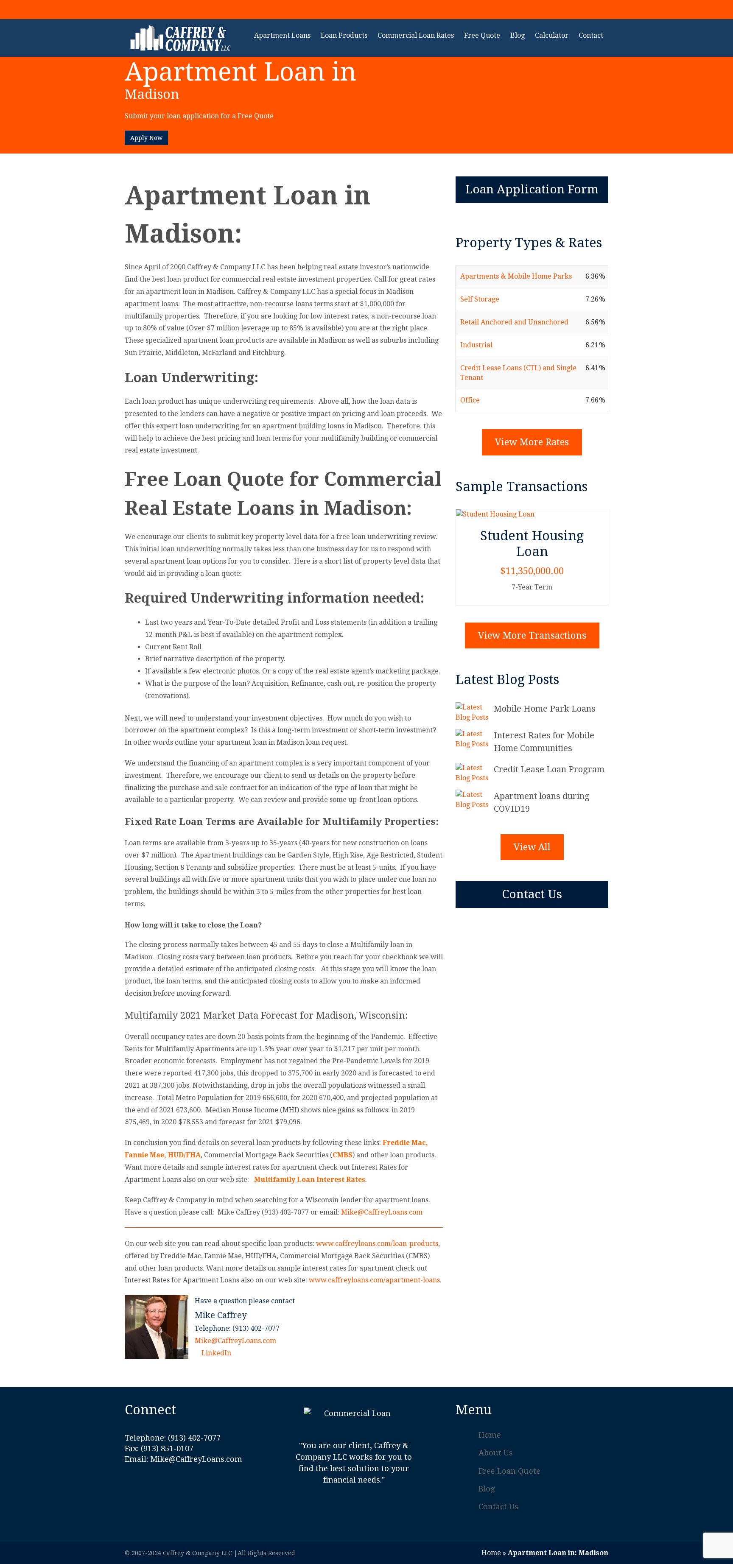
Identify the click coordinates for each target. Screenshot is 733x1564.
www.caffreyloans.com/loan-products (377, 1244)
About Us (495, 1452)
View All (532, 847)
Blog (486, 1488)
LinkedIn (215, 1353)
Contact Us (532, 894)
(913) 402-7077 (564, 9)
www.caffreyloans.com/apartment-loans (374, 1280)
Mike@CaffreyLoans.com (381, 1212)
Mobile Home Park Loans (545, 709)
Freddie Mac (404, 1143)
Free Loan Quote (509, 1470)
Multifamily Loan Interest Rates (309, 1180)
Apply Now (146, 137)
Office (470, 400)
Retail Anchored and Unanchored (514, 322)
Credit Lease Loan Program (549, 769)
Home (489, 1434)
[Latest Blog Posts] (475, 712)
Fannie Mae (144, 1155)
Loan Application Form (532, 189)
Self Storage (479, 299)
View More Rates (532, 442)
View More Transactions (532, 635)
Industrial (476, 345)
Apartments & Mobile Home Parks (516, 276)
